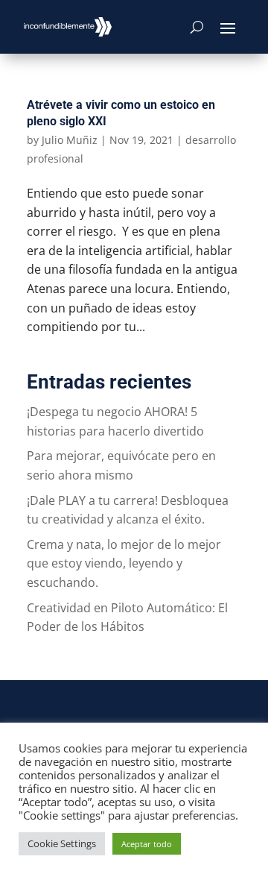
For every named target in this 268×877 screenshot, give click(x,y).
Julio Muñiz (70, 140)
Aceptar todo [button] (146, 843)
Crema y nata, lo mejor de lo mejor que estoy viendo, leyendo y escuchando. (124, 563)
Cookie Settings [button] (62, 843)
